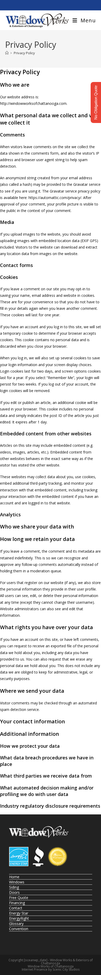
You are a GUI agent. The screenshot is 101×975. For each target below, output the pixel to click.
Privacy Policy (24, 53)
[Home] (7, 53)
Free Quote (18, 897)
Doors (14, 892)
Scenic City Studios (66, 969)
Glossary (16, 923)
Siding (14, 887)
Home (14, 876)
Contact (15, 907)
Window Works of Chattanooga (51, 966)
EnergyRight (19, 918)
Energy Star (18, 913)
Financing (17, 902)
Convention (18, 928)
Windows (16, 882)
